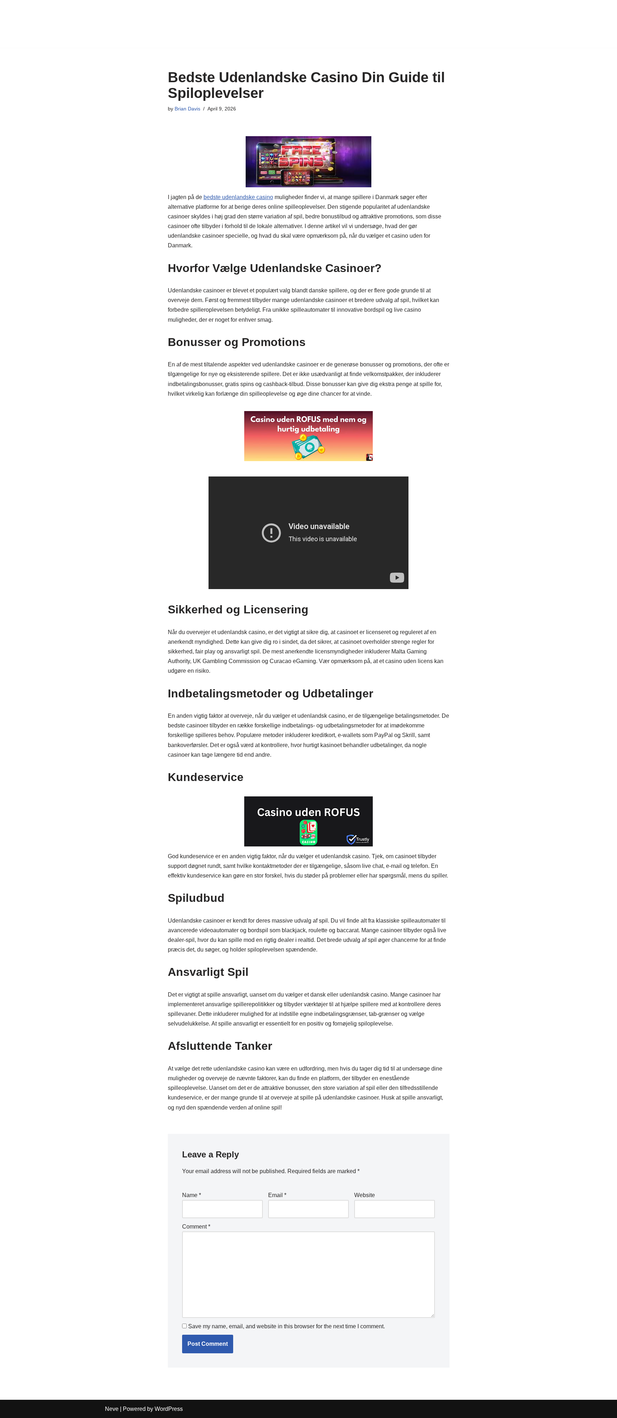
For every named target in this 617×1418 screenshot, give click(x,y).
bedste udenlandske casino (238, 197)
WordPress (169, 1409)
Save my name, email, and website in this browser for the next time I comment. (286, 1326)
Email (277, 1195)
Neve (112, 1409)
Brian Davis (187, 109)
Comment (196, 1227)
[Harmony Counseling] (126, 23)
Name (191, 1195)
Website (364, 1195)
